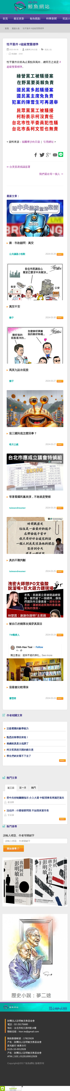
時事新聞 (51, 18)
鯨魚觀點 (35, 18)
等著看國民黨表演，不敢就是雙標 (30, 496)
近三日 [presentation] (10, 788)
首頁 (5, 18)
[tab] (11, 787)
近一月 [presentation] (22, 787)
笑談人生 (16, 28)
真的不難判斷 (17, 560)
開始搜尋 (12, 848)
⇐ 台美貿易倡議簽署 (18, 166)
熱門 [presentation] (33, 787)
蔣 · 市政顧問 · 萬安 (21, 243)
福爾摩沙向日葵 (31, 50)
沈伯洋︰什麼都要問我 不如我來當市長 (28, 810)
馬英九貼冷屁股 (18, 370)
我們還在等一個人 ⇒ (51, 174)
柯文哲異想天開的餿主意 (20, 749)
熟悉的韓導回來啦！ (18, 737)
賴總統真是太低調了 (18, 743)
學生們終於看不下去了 (19, 755)
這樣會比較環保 (18, 687)
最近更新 (19, 18)
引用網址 (48, 141)
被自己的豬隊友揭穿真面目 (25, 623)
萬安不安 (14, 306)
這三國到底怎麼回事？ (23, 433)
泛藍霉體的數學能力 (18, 728)
